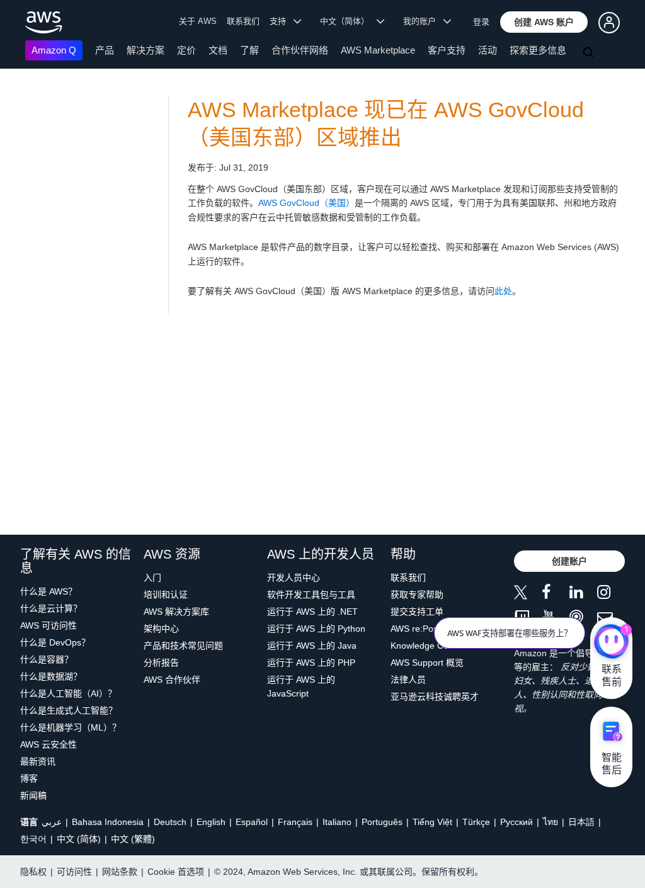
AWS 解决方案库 (176, 611)
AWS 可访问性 (48, 625)
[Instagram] (611, 594)
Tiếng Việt (432, 822)
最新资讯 (37, 761)
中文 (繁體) (133, 839)
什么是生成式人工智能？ (68, 710)
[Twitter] (528, 594)
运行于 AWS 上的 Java (312, 645)
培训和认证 (166, 594)
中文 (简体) (79, 839)
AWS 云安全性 (48, 744)
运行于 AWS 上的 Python (316, 628)
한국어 (33, 839)
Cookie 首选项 (175, 872)
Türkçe (476, 822)
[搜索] (589, 52)
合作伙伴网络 (299, 50)
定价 (186, 50)
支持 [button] (282, 21)
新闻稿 (33, 795)
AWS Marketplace (378, 50)
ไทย (550, 822)
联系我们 (243, 21)
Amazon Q (53, 50)
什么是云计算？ (51, 608)
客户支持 (446, 50)
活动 (487, 50)
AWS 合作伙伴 (172, 680)
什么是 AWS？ (48, 591)
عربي (52, 822)
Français (295, 822)
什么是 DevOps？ (55, 642)
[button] (544, 22)
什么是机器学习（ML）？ (70, 727)
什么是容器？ (46, 659)
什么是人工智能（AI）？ (68, 693)
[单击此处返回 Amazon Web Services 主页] (43, 22)
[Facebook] (555, 594)
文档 (217, 50)
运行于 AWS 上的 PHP (311, 662)
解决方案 (145, 50)
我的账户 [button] (423, 21)
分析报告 (161, 662)
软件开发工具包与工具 (311, 594)
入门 (152, 577)
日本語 (581, 822)
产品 (104, 50)
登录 (481, 21)
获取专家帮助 (417, 594)
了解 (249, 50)
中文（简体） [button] (348, 21)
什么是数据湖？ (51, 676)
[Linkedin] (583, 594)
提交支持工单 (417, 611)
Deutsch (170, 822)
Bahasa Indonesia (108, 822)
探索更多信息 (538, 50)
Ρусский (516, 822)
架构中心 (161, 628)
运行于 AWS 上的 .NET (312, 611)
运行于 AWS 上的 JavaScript (301, 686)
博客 (29, 778)
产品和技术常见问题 (183, 645)
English (211, 822)
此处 (503, 291)
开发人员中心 (293, 577)
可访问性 (74, 872)
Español (252, 822)
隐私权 (33, 872)
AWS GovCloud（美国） (306, 203)
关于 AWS (198, 21)
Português (382, 822)
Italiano (336, 822)
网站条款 (119, 872)
